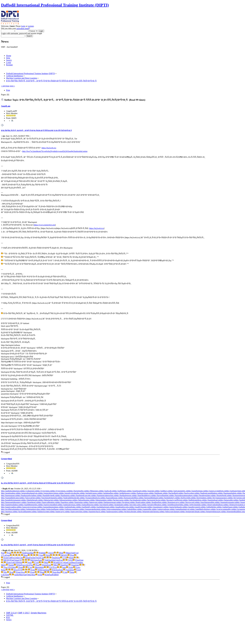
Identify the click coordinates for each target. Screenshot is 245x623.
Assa (73, 565)
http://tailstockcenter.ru (42, 511)
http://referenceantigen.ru (71, 509)
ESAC (60, 562)
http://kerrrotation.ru (200, 498)
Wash (65, 562)
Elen (27, 558)
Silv (5, 572)
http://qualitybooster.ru (140, 507)
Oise (77, 560)
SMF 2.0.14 (11, 613)
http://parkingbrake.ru (69, 507)
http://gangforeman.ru (196, 491)
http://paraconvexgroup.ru (28, 507)
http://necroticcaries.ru (134, 505)
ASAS (51, 553)
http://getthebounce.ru (124, 493)
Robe (71, 558)
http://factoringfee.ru (77, 491)
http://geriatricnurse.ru (90, 493)
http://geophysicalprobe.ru (70, 493)
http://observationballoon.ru (214, 505)
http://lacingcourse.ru (117, 500)
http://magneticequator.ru (226, 502)
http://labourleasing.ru (82, 500)
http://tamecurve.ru (58, 511)
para (64, 567)
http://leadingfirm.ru (155, 502)
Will (39, 570)
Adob (7, 575)
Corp (37, 562)
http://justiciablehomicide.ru (70, 498)
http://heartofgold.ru (220, 495)
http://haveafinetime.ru (162, 495)
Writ (14, 567)
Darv (66, 565)
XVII (20, 570)
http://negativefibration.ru (153, 505)
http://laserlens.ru (63, 502)
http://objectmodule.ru (194, 505)
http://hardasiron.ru (64, 495)
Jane (62, 565)
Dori (72, 555)
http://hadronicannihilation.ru (207, 493)
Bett (57, 575)
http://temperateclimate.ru (192, 511)
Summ (11, 565)
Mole (42, 567)
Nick (48, 555)
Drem (44, 565)
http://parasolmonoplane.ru (49, 507)
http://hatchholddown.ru (143, 495)
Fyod (76, 553)
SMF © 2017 (24, 613)
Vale (72, 553)
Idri (32, 560)
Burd (42, 572)
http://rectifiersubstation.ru (11, 509)
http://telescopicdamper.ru (171, 511)
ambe (17, 575)
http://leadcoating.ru (140, 502)
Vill (27, 575)
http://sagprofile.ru (146, 509)
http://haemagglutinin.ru (228, 493)
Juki (17, 558)
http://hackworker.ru (188, 493)
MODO (64, 555)
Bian (26, 555)
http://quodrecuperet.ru (193, 507)
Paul (3, 553)
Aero (68, 570)
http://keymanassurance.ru (219, 498)
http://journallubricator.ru (11, 498)
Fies (31, 558)
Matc (21, 575)
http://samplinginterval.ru (181, 509)
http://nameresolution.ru (10, 505)
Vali (46, 560)
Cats (3, 575)
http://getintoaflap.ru (107, 493)
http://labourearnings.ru (64, 500)
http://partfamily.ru (85, 507)
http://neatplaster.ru (117, 505)
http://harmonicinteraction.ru (104, 495)
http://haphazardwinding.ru (28, 495)
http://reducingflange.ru (51, 509)
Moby (3, 565)
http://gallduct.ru (162, 491)
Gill (9, 558)
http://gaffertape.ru (120, 491)
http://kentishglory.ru (168, 498)
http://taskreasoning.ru (111, 511)
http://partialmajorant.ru (102, 507)
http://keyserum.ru (236, 498)
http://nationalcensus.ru (68, 505)
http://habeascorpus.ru (141, 493)
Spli (24, 553)
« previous (5, 86)
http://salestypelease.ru (162, 509)
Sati (24, 575)
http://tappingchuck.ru (93, 511)
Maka (68, 553)
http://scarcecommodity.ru (222, 509)
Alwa (22, 572)
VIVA (10, 567)
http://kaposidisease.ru (111, 498)
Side (53, 560)
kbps (72, 570)
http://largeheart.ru (30, 502)
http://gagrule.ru (149, 491)
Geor (79, 570)
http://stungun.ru (7, 511)
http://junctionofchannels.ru (48, 498)
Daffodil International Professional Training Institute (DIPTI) (55, 5)
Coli (42, 558)
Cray (30, 567)
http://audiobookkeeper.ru (11, 491)
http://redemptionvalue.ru (32, 509)
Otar (50, 560)
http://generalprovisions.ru (50, 493)
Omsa (16, 560)
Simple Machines (38, 613)
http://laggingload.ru (212, 500)
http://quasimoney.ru (157, 507)
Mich (56, 565)
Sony (55, 572)
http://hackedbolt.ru (172, 493)
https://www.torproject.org (44, 225)
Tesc (6, 567)
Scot (11, 572)
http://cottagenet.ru (29, 491)
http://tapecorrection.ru (75, 511)
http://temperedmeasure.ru (212, 511)
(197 (20, 560)
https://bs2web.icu (49, 148)
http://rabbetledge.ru (210, 507)
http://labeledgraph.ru (31, 500)
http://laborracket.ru (47, 500)
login (23, 26)
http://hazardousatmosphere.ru (183, 495)
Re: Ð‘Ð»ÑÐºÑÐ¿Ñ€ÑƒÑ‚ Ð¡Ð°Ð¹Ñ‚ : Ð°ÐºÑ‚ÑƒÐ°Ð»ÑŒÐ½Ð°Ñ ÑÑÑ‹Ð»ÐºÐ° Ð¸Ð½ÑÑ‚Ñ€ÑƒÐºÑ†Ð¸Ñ (38, 483)
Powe (13, 558)
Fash (9, 553)
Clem (41, 555)
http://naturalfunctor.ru (86, 505)
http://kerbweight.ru (184, 498)
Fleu (31, 565)
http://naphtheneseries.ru (30, 505)
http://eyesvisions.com (60, 491)
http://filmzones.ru (93, 491)
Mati (32, 553)
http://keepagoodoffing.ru (130, 498)
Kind (56, 562)
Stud (54, 558)
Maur (74, 562)
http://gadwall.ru (106, 491)
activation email (22, 28)
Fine (12, 560)
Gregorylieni (6, 459)
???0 (65, 558)
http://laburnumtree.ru (100, 500)
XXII (70, 560)
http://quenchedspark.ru (174, 507)
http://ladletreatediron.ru (194, 500)
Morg (37, 567)
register (31, 26)
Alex (27, 565)
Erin (47, 575)
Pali (40, 553)
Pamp (3, 570)
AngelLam (5, 106)
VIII (16, 562)
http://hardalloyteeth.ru (48, 495)
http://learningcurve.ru (172, 502)
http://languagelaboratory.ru (12, 502)
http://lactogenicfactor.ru (152, 500)
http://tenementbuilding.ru (233, 511)
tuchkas (32, 575)
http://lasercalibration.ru (47, 502)
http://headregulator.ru (203, 495)
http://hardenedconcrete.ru (82, 495)
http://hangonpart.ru (9, 495)
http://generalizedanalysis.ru (28, 493)
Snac (30, 562)
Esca (55, 567)
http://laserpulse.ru (77, 502)
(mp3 (77, 565)
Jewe (16, 570)
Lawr (78, 567)
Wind (20, 562)
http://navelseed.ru (102, 505)
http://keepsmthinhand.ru (150, 498)
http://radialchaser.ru (226, 507)
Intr (34, 558)
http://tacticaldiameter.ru (23, 511)
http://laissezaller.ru (227, 500)
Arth (13, 562)
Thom (38, 558)
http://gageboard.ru (135, 491)
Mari (46, 562)
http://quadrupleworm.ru (121, 507)
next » (12, 86)
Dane (28, 553)
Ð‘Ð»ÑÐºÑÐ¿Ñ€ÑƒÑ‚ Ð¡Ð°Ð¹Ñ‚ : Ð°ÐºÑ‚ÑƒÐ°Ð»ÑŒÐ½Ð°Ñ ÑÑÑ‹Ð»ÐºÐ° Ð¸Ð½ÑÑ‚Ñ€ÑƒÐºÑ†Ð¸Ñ (36, 130)
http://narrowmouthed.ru (49, 505)
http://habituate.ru (157, 493)
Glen (57, 560)
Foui (61, 560)
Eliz (54, 570)
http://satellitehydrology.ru (201, 509)
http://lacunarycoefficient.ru (173, 500)
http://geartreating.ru (9, 493)
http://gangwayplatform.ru (215, 491)
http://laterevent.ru (92, 502)
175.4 (3, 555)
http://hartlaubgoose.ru (124, 495)
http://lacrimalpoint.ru (134, 500)
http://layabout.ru (125, 502)
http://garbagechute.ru (234, 491)
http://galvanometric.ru (178, 491)
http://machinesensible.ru (206, 502)
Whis (19, 565)
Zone (8, 555)
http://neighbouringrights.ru (174, 505)
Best (59, 572)
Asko (35, 560)
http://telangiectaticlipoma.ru (149, 511)
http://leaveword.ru (188, 502)
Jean (57, 570)
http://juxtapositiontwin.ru (91, 498)
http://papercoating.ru (9, 507)
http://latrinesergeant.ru (109, 502)
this (81, 562)
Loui (70, 562)
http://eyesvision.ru (44, 491)
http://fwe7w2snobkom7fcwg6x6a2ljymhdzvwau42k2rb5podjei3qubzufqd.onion (54, 151)
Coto (21, 558)
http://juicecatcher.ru (29, 498)
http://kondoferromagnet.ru (12, 500)
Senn (58, 558)
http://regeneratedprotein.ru (92, 509)
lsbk (44, 553)
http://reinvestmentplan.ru (113, 509)
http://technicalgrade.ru (129, 511)
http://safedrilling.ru (131, 509)
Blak (61, 553)
